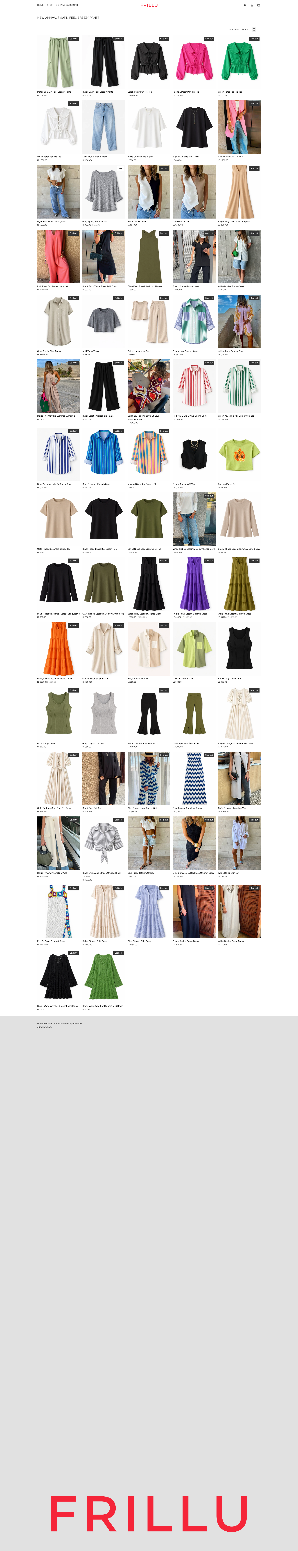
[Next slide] (75, 62)
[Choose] (120, 149)
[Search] (245, 5)
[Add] (165, 149)
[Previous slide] (42, 62)
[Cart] (258, 5)
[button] (245, 29)
